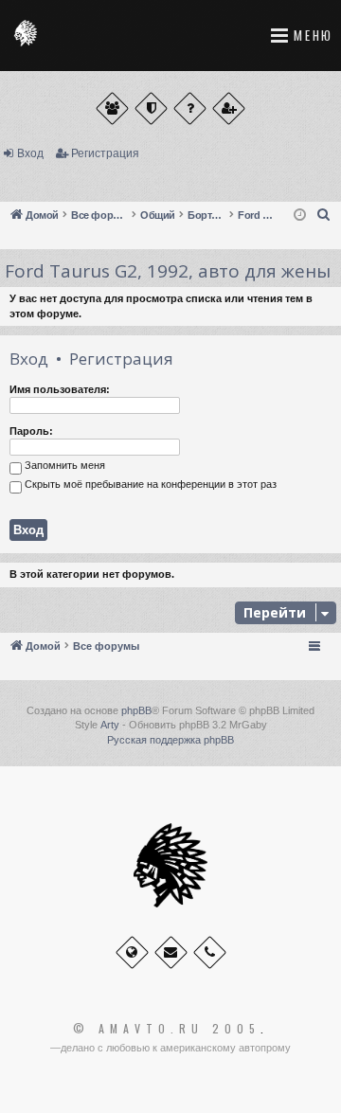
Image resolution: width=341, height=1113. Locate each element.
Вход (30, 153)
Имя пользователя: (59, 389)
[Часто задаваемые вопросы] (190, 108)
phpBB (136, 710)
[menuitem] (323, 215)
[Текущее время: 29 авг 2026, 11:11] (300, 215)
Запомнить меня (63, 466)
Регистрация (105, 153)
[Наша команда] (151, 108)
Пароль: (31, 431)
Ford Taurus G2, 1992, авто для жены (168, 271)
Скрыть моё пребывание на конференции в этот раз (149, 485)
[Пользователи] (112, 108)
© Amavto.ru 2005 (166, 1028)
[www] (132, 952)
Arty (109, 724)
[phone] (210, 952)
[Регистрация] (229, 108)
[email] (171, 952)
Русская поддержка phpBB (170, 739)
